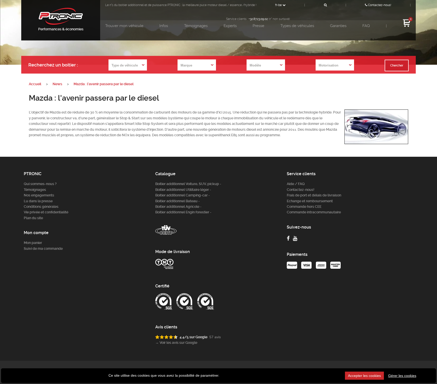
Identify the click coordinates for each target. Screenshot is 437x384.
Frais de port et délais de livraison (314, 195)
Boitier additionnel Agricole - (178, 207)
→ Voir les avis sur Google (176, 343)
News (57, 84)
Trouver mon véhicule (124, 26)
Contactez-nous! (379, 5)
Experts (230, 26)
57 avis (215, 337)
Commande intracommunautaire (314, 212)
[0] (407, 26)
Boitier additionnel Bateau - (177, 201)
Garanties (338, 26)
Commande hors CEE (304, 207)
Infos (163, 26)
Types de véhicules (297, 26)
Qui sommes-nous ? (40, 184)
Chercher (396, 65)
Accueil (35, 84)
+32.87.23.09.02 (258, 19)
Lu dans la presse (38, 201)
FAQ (366, 26)
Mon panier (33, 243)
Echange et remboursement (310, 201)
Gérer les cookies (402, 376)
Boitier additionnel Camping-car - (182, 195)
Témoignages (196, 26)
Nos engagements (39, 195)
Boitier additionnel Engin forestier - (183, 212)
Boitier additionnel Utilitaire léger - (183, 190)
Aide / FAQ (296, 184)
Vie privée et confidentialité (46, 212)
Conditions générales (41, 207)
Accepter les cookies (364, 376)
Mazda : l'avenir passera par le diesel (104, 84)
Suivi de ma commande (43, 248)
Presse (258, 26)
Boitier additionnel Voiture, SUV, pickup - (188, 184)
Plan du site (33, 218)
